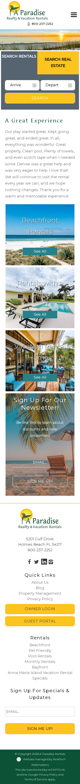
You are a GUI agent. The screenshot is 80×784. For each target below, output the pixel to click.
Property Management (40, 593)
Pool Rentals (40, 656)
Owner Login (40, 609)
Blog (40, 588)
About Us (40, 582)
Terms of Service (36, 779)
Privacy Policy (40, 599)
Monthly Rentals (40, 661)
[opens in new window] (29, 562)
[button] (74, 14)
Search (40, 98)
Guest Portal (40, 621)
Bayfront (40, 667)
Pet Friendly (40, 650)
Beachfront (40, 645)
